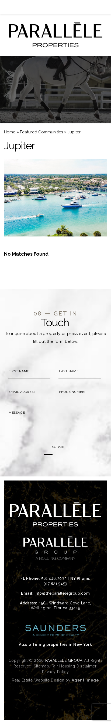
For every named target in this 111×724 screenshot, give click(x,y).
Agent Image (85, 680)
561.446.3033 (54, 578)
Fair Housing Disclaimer (73, 666)
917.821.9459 (55, 583)
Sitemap (41, 666)
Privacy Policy (55, 672)
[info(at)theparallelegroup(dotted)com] (98, 7)
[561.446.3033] (55, 7)
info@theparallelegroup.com (62, 593)
